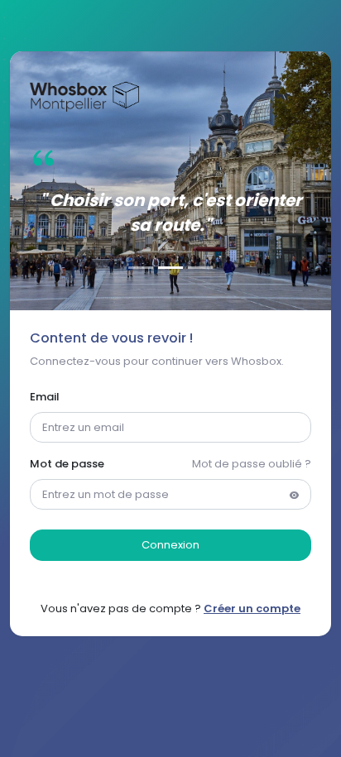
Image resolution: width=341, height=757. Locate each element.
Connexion (170, 545)
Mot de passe (67, 464)
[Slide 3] (200, 267)
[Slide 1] (140, 267)
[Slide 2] (170, 267)
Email (45, 397)
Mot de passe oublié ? (251, 464)
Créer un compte (252, 608)
